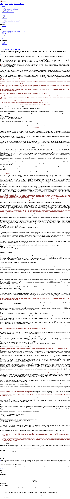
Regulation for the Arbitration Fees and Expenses (11, 21)
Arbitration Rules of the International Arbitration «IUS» (12, 20)
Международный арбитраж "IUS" (12, 4)
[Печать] (1, 54)
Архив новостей (7, 17)
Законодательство (34, 479)
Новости (5, 16)
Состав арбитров (7, 11)
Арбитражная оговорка (8, 10)
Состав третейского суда (35, 478)
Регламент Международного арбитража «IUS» (11, 8)
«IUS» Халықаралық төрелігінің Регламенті (11, 9)
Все (32, 477)
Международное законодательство (9, 14)
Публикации (34, 480)
